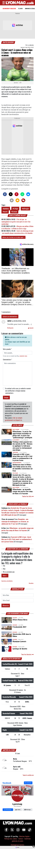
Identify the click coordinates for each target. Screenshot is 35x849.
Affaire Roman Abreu (20, 619)
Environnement (17, 462)
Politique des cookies (10, 839)
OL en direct (16, 440)
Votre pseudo (7, 349)
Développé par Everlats (17, 845)
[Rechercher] (31, 3)
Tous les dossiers (26, 654)
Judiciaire (15, 452)
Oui (4, 566)
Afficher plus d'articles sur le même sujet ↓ (13, 237)
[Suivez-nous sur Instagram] (17, 831)
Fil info (20, 8)
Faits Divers (8, 42)
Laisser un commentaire (10, 316)
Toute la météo (27, 775)
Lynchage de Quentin (20, 648)
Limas (14, 211)
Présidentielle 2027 (19, 627)
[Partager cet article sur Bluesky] (28, 194)
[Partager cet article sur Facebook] (5, 194)
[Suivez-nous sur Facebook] (17, 796)
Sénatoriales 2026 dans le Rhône (22, 635)
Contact (20, 839)
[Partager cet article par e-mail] (17, 200)
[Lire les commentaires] (23, 200)
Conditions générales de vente (21, 840)
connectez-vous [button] (23, 356)
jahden (6, 209)
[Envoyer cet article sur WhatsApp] (22, 194)
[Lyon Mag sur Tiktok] (29, 831)
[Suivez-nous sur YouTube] (23, 831)
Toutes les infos (27, 496)
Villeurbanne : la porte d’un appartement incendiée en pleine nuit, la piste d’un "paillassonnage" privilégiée (22, 434)
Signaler (31, 328)
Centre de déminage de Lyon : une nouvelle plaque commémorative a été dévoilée (17, 232)
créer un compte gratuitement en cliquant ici (13, 419)
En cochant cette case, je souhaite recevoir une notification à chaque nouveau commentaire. (18, 390)
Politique (15, 473)
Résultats (31, 583)
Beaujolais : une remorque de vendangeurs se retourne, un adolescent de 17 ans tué (14, 521)
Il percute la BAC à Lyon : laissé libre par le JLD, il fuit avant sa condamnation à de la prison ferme (22, 457)
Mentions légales (24, 836)
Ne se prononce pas (9, 572)
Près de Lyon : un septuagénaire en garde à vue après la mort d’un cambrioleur (15, 221)
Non (4, 569)
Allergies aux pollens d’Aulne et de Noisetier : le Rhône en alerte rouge (17, 227)
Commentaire (7, 359)
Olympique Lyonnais (19, 641)
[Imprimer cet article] (12, 200)
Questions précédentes (7, 581)
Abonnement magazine (9, 8)
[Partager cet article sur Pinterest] (16, 194)
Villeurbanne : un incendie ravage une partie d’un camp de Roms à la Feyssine (23, 491)
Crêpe (16, 209)
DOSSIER (15, 617)
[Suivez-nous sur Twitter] (11, 831)
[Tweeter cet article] (11, 194)
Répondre (11, 328)
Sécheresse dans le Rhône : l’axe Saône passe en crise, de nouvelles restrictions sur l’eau (23, 467)
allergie (26, 209)
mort (5, 211)
